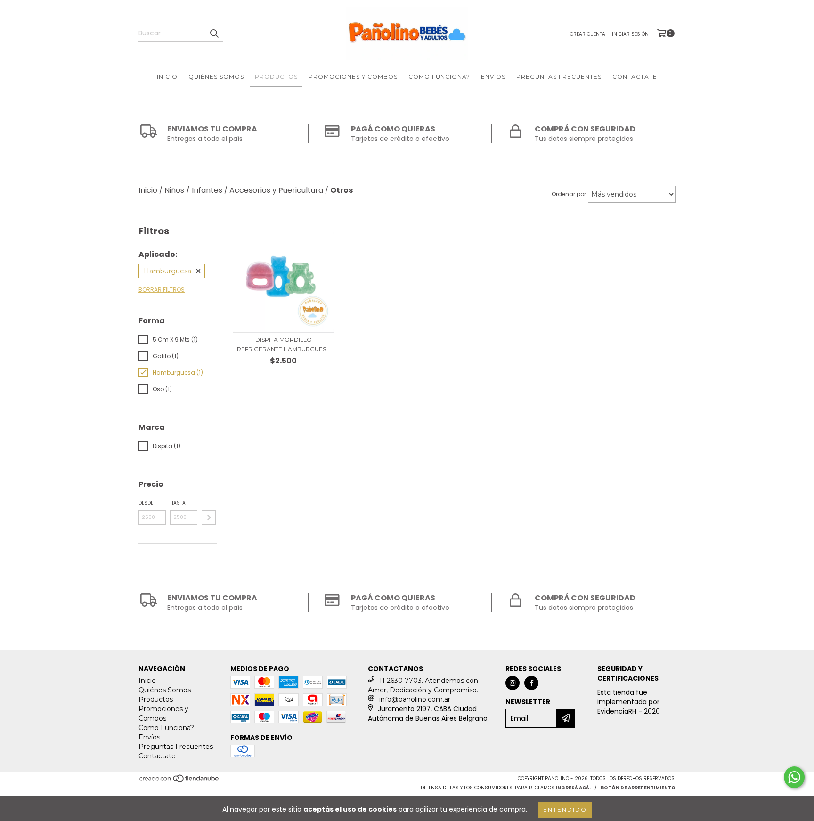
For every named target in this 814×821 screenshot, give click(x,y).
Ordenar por (569, 194)
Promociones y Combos (353, 76)
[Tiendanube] (179, 781)
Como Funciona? (439, 76)
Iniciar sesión (630, 34)
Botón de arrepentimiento (638, 787)
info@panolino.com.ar (414, 699)
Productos (276, 76)
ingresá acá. (573, 787)
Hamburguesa (167, 271)
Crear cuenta (587, 34)
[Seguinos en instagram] (512, 683)
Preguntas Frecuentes (559, 76)
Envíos (493, 76)
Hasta (178, 503)
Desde (145, 503)
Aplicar (209, 517)
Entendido (565, 809)
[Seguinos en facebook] (531, 683)
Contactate (634, 76)
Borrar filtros (161, 290)
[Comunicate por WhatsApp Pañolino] (794, 777)
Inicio (167, 76)
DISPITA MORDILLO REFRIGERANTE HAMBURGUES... (283, 344)
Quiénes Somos (216, 76)
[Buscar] (213, 33)
